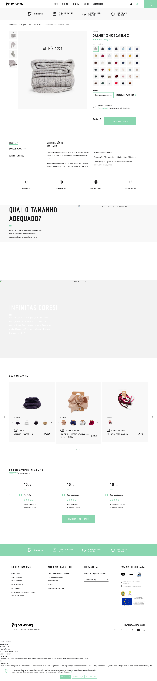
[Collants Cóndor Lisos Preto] (36, 422)
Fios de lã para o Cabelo (117, 434)
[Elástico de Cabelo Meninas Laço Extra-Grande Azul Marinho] (73, 422)
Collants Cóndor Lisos (24, 434)
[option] (103, 49)
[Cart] (150, 4)
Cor (98, 44)
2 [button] (79, 449)
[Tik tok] (127, 630)
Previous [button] (4, 417)
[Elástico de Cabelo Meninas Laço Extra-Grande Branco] (82, 422)
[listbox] (120, 66)
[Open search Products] (131, 4)
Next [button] (51, 422)
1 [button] (76, 449)
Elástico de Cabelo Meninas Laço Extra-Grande (75, 435)
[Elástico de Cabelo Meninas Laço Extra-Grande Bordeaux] (91, 422)
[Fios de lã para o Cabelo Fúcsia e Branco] (110, 422)
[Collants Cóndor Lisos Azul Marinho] (17, 422)
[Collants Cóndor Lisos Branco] (26, 422)
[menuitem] (56, 4)
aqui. (70, 672)
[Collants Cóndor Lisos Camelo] (45, 422)
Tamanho (95, 90)
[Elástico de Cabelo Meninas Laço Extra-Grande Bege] (63, 422)
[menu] (78, 4)
